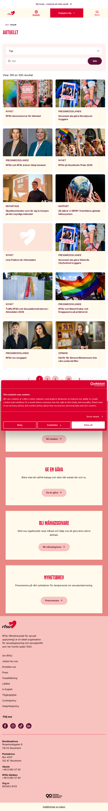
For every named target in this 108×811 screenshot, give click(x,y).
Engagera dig (64, 13)
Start (7, 25)
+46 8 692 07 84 (11, 777)
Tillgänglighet (9, 694)
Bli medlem (52, 439)
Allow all (88, 425)
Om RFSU (7, 655)
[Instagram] (13, 726)
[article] (28, 102)
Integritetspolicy (10, 706)
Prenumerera (52, 600)
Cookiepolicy (9, 700)
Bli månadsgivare (52, 547)
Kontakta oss (9, 666)
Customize (52, 425)
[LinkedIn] (29, 726)
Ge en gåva (52, 492)
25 (68, 379)
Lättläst (6, 683)
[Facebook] (5, 726)
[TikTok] (21, 726)
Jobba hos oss (10, 661)
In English (7, 689)
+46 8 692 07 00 (11, 769)
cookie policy (36, 405)
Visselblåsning (9, 678)
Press (5, 672)
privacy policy (16, 405)
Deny (19, 425)
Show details (92, 416)
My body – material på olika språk (52, 4)
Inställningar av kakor (54, 806)
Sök (95, 61)
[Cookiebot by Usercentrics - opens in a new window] (92, 384)
